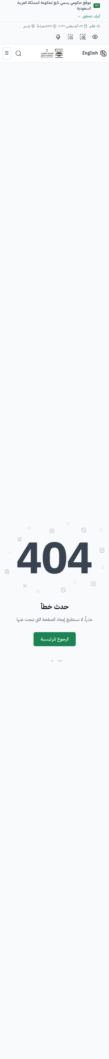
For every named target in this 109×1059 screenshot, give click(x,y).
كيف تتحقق (91, 16)
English (90, 53)
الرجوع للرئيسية (55, 639)
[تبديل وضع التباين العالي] (95, 37)
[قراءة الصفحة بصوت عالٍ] (58, 37)
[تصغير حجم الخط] (70, 37)
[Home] (52, 53)
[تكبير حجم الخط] (83, 37)
